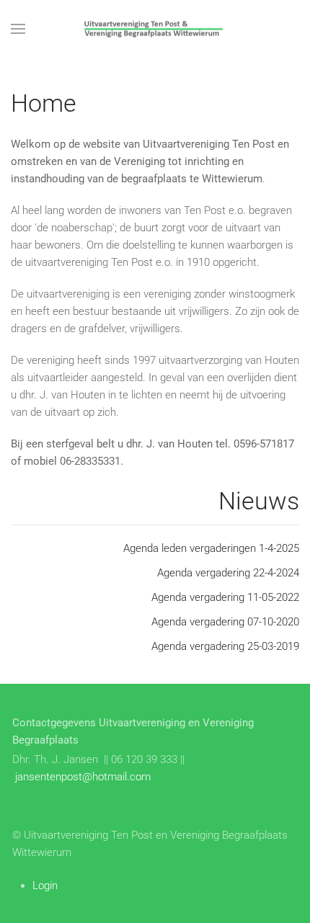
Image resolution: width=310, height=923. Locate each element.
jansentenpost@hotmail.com (83, 776)
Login (45, 885)
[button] (18, 29)
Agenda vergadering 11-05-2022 (225, 597)
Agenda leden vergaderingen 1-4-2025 (211, 548)
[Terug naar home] (155, 29)
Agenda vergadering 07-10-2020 (225, 621)
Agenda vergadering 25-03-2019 (225, 646)
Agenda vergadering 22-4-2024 (228, 572)
